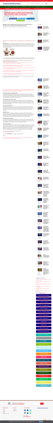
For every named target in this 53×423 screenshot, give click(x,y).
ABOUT (29, 3)
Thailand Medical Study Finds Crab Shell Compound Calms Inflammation (14, 8)
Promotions (43, 6)
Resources (29, 6)
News (5, 6)
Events (33, 6)
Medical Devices (18, 6)
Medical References (38, 6)
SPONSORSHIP (37, 3)
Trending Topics (9, 6)
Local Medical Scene (24, 6)
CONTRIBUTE (32, 3)
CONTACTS (42, 3)
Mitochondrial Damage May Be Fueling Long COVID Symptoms (36, 8)
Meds (13, 6)
